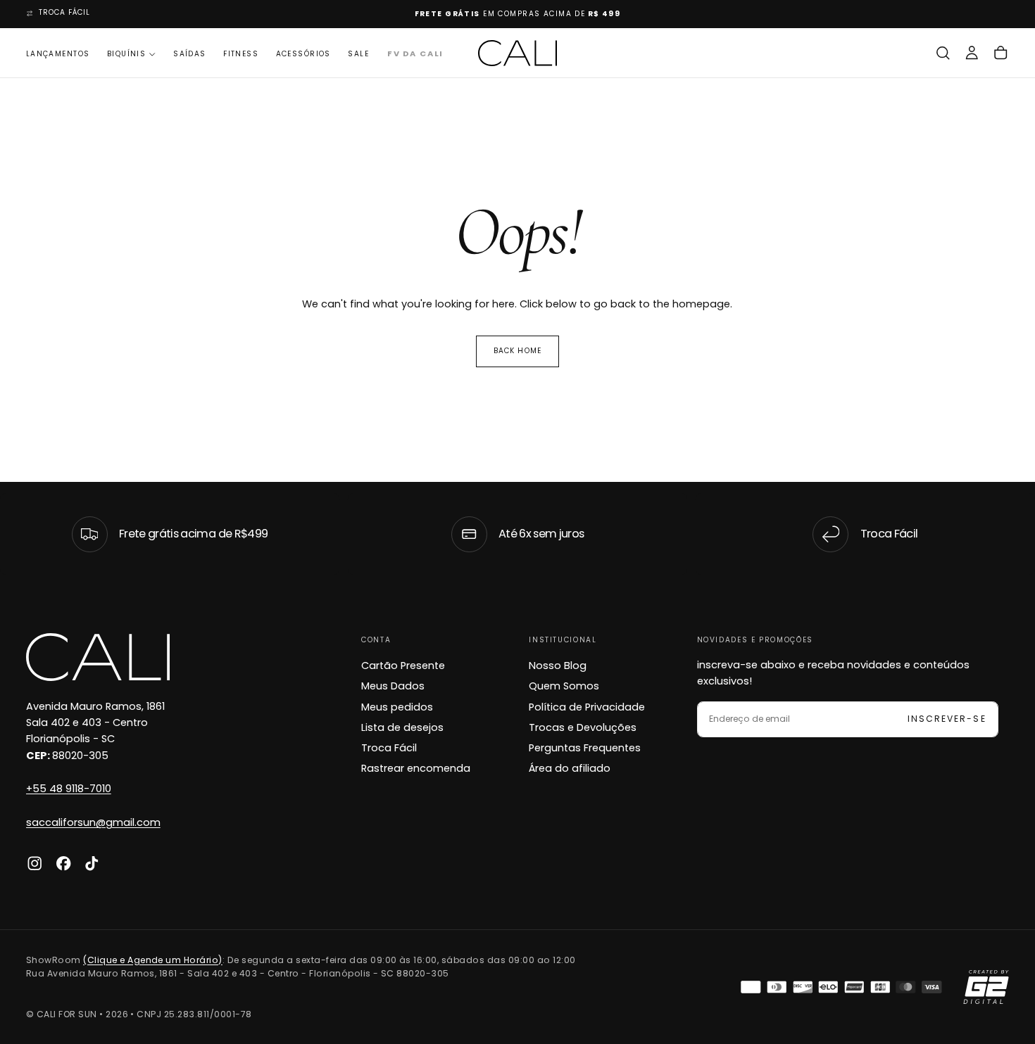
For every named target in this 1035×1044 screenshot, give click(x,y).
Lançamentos (58, 54)
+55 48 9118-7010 (68, 789)
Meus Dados (393, 686)
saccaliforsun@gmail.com (93, 822)
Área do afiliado (569, 768)
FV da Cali (414, 54)
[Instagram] (34, 863)
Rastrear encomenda (415, 768)
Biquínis (126, 54)
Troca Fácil (389, 748)
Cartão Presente (403, 665)
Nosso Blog (557, 665)
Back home (517, 350)
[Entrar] (971, 53)
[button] (942, 53)
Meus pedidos (397, 707)
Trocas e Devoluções (582, 727)
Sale (358, 54)
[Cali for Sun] (98, 657)
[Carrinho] (1000, 53)
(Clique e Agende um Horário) (152, 960)
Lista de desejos (402, 727)
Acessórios (303, 54)
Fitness (240, 54)
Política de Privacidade (587, 707)
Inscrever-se (947, 719)
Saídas (189, 54)
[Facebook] (63, 863)
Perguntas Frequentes (585, 748)
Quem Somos (564, 686)
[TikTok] (91, 863)
